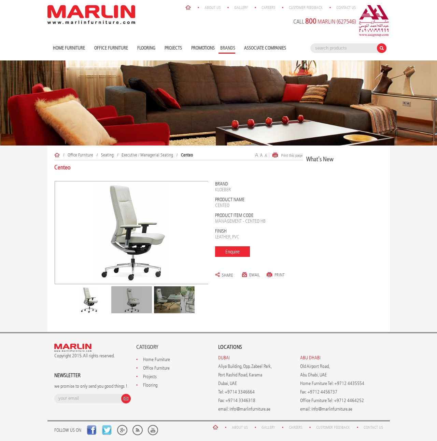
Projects (172, 48)
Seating (107, 154)
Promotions (203, 48)
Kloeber (223, 190)
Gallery (241, 7)
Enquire (232, 251)
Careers (268, 7)
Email (254, 274)
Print (279, 274)
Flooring (145, 48)
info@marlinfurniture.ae (249, 409)
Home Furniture (68, 48)
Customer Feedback (306, 7)
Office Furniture (110, 48)
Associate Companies (265, 48)
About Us (213, 7)
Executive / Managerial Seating (147, 154)
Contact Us (346, 7)
